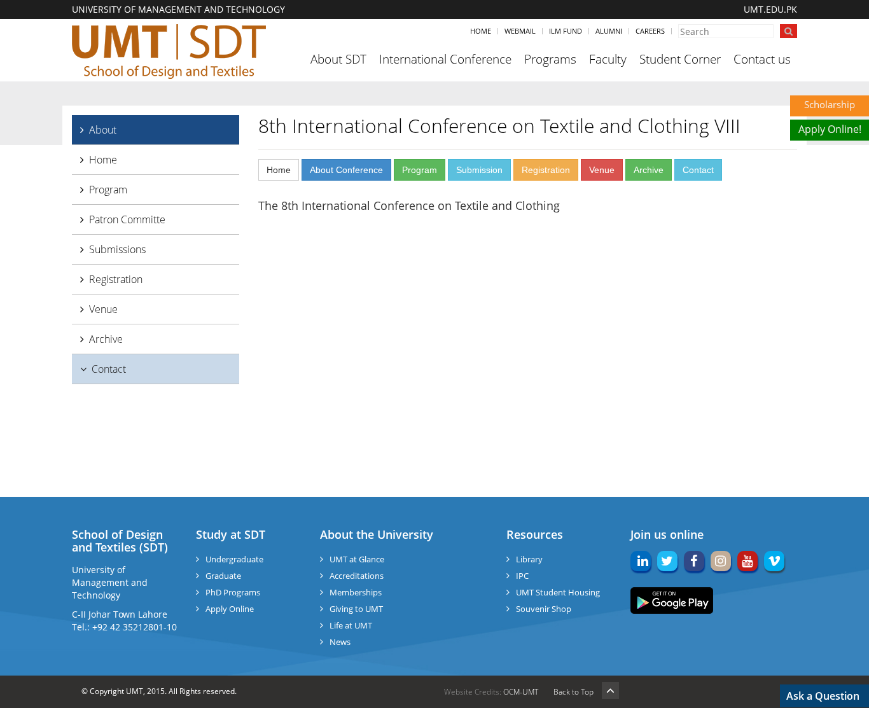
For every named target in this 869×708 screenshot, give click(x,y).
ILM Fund (565, 31)
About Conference (346, 170)
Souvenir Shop (543, 608)
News (340, 642)
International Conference (445, 59)
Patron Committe (127, 219)
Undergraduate (234, 559)
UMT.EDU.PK (770, 9)
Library (529, 559)
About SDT (338, 59)
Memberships (356, 592)
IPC (522, 575)
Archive (106, 339)
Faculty (608, 59)
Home (480, 31)
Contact (109, 369)
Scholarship (829, 104)
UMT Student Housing (558, 592)
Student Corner (680, 59)
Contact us (762, 59)
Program (108, 190)
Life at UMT (351, 625)
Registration (116, 279)
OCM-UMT (520, 691)
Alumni (608, 31)
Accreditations (357, 575)
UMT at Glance (357, 559)
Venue (103, 309)
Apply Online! (829, 129)
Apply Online (229, 608)
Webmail (520, 31)
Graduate (223, 575)
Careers (650, 31)
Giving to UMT (356, 608)
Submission (479, 170)
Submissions (117, 249)
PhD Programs (232, 592)
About (102, 130)
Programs (550, 59)
